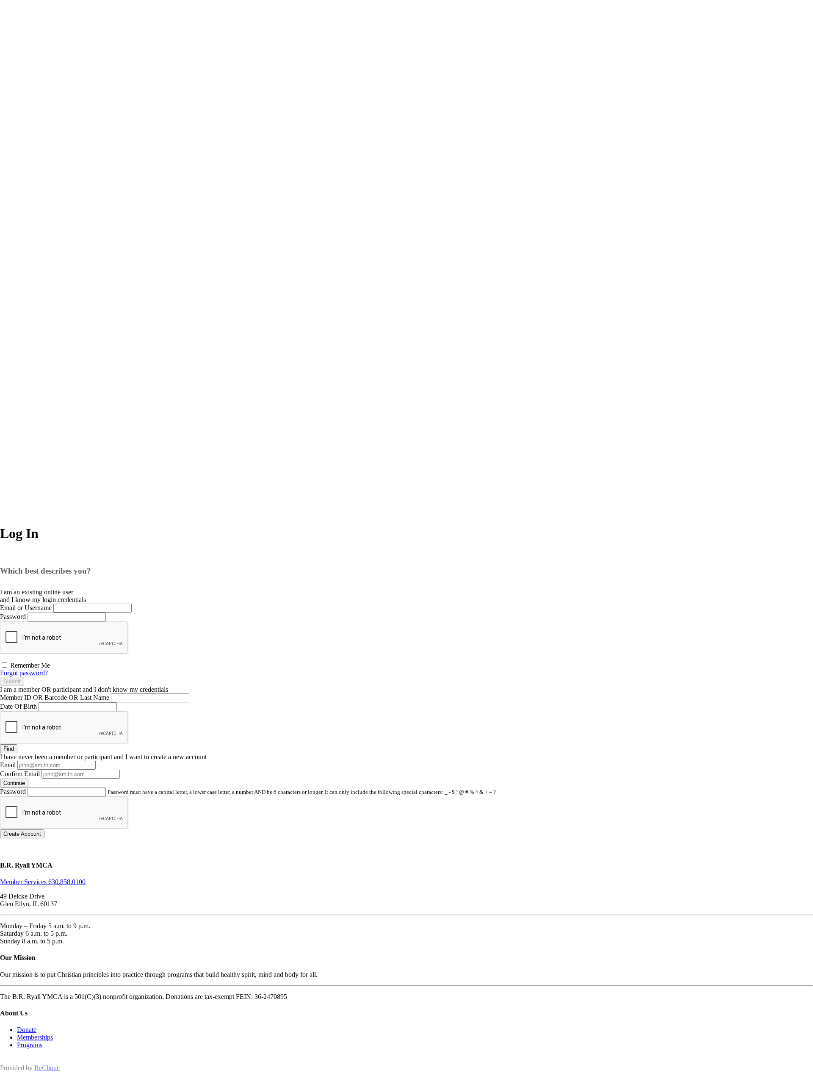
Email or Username (26, 607)
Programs (29, 1044)
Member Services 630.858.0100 (43, 881)
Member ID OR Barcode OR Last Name (54, 697)
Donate (26, 1029)
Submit (12, 681)
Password (13, 616)
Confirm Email (20, 773)
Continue (14, 783)
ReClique (47, 1067)
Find (8, 749)
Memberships (35, 1037)
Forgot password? (24, 673)
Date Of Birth (18, 706)
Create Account (22, 834)
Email (8, 764)
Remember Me (29, 665)
